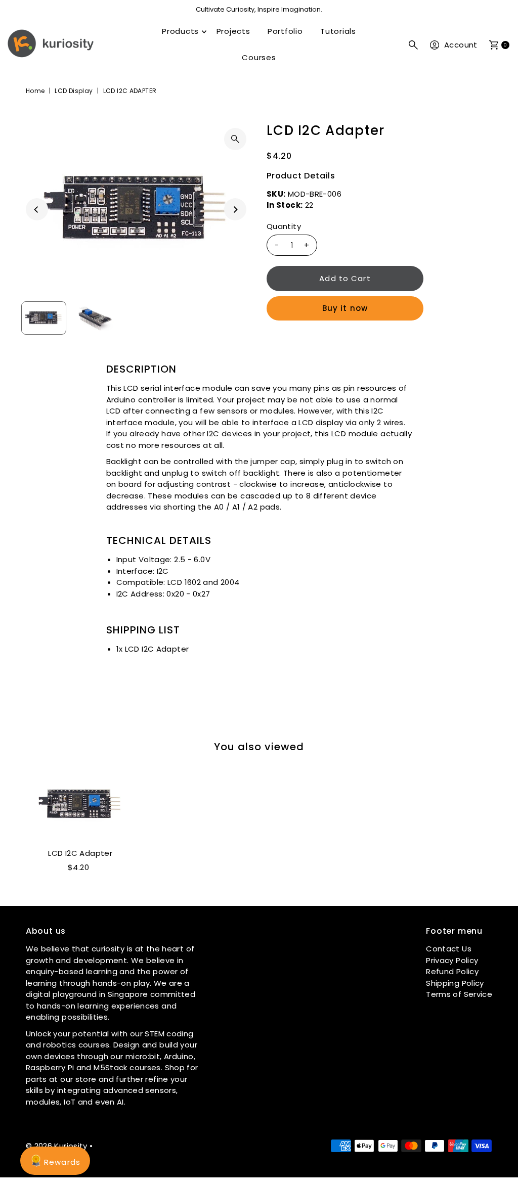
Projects (233, 31)
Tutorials (338, 31)
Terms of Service (459, 994)
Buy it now (345, 308)
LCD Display (74, 90)
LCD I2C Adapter (80, 853)
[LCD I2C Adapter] (80, 804)
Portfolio (285, 31)
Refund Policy (452, 971)
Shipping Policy (455, 983)
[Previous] (37, 209)
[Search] (413, 45)
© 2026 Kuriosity (57, 1145)
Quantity (284, 226)
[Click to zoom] (235, 139)
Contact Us (448, 948)
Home (35, 90)
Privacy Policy (452, 960)
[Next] (235, 209)
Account (461, 44)
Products (180, 31)
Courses (259, 57)
